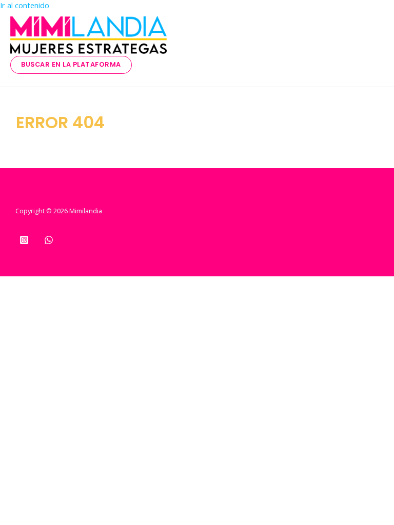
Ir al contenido (24, 5)
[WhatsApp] (48, 241)
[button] (71, 65)
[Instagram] (24, 241)
